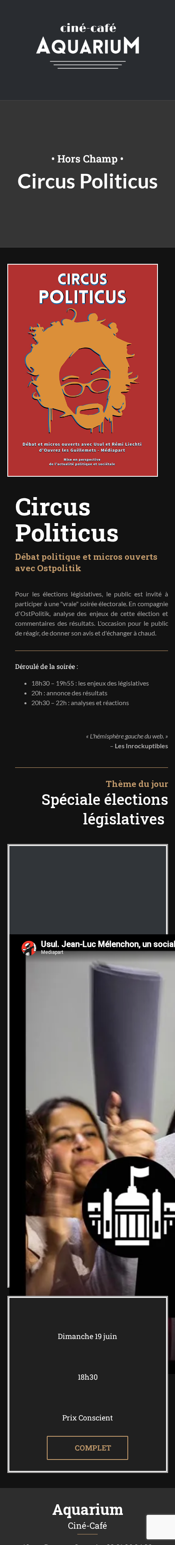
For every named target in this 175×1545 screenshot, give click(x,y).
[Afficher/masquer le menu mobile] (159, 87)
